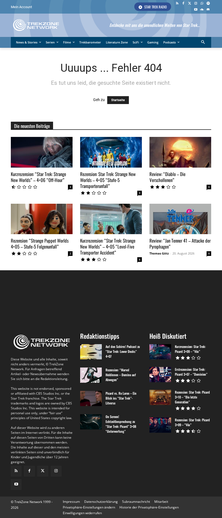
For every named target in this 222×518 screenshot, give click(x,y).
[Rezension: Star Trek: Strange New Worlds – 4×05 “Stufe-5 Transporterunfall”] (111, 152)
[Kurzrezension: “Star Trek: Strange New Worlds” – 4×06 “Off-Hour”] (42, 152)
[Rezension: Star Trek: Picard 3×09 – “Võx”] (160, 425)
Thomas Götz (159, 253)
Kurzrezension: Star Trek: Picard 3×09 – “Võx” (190, 349)
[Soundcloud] (202, 10)
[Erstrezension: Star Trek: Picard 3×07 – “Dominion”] (160, 374)
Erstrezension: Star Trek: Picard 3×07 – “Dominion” (191, 371)
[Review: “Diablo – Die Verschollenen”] (180, 152)
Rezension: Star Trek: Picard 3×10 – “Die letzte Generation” (192, 397)
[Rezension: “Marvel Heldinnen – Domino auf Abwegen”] (91, 375)
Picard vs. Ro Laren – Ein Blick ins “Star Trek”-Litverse (121, 398)
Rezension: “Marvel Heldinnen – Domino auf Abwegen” (121, 375)
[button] (203, 42)
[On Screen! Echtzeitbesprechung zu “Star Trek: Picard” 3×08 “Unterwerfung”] (91, 421)
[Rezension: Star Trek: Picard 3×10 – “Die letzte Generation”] (160, 397)
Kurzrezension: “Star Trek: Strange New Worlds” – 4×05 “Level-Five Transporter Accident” (107, 246)
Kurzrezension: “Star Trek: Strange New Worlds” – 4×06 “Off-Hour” (38, 177)
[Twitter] (190, 4)
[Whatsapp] (202, 4)
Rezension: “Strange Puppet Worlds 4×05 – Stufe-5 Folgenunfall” (39, 243)
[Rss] (177, 4)
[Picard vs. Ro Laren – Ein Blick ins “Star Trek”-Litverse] (91, 398)
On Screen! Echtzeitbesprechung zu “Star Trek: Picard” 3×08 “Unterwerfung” (121, 424)
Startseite (118, 100)
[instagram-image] (27, 299)
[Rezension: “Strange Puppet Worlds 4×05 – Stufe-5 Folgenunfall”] (42, 219)
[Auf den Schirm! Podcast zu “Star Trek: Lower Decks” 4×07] (91, 351)
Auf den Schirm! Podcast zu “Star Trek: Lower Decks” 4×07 (123, 351)
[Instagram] (196, 4)
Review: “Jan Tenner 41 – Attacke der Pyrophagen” (180, 243)
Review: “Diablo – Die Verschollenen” (167, 177)
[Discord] (208, 10)
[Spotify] (208, 4)
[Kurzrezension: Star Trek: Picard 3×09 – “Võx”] (160, 351)
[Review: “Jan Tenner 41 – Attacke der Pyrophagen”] (180, 219)
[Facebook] (183, 4)
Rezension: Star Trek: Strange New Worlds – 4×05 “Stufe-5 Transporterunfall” (108, 180)
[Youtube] (196, 10)
